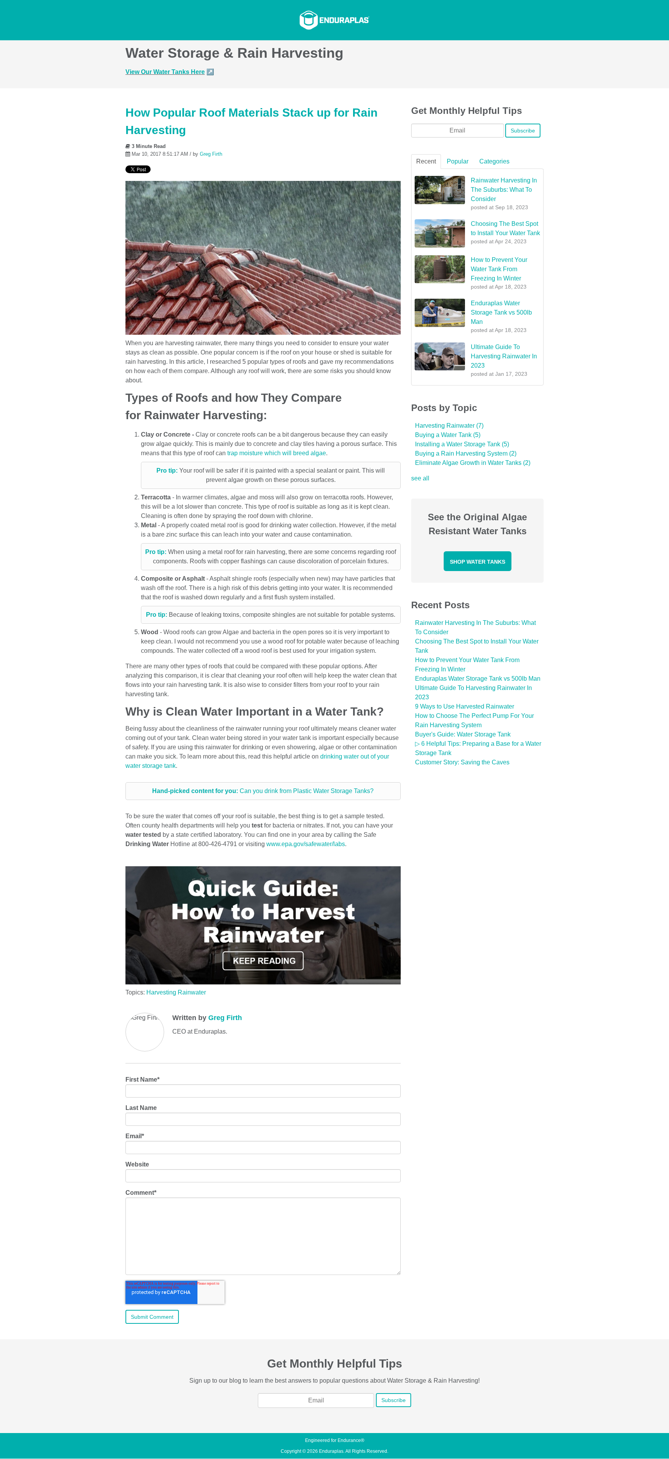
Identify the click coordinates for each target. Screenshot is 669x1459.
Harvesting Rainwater (176, 992)
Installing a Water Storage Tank (462, 444)
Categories (494, 161)
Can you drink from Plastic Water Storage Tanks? (263, 791)
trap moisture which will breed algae (276, 453)
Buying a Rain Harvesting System (465, 453)
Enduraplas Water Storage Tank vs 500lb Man (477, 678)
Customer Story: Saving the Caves (462, 762)
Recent (426, 161)
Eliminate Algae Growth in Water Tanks (472, 462)
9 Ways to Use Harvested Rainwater (464, 706)
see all (420, 478)
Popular (457, 161)
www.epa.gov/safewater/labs (305, 844)
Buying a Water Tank (447, 435)
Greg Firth (211, 154)
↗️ (210, 72)
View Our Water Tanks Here (165, 72)
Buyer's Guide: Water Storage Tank (463, 734)
